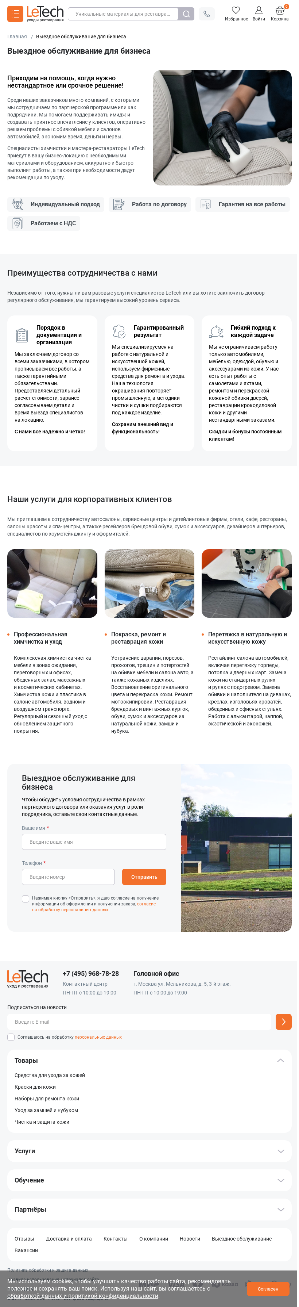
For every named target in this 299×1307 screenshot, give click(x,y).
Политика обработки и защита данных (47, 1270)
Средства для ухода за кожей (50, 1075)
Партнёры (30, 1209)
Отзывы (24, 1239)
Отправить (144, 877)
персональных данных (98, 1037)
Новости (190, 1239)
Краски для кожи (35, 1087)
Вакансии (26, 1250)
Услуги (25, 1151)
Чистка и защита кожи (42, 1122)
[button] (207, 13)
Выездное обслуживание (242, 1239)
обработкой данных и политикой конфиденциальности (82, 1295)
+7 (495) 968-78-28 (91, 973)
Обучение (29, 1180)
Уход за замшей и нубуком (46, 1110)
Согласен (268, 1289)
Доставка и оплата (69, 1239)
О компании (153, 1239)
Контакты (116, 1239)
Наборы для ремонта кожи (47, 1098)
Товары (26, 1060)
